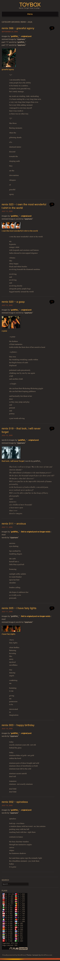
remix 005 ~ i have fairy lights (19, 608)
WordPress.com (46, 955)
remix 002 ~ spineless (15, 801)
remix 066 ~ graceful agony (18, 28)
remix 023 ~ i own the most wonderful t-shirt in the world (24, 205)
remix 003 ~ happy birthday (18, 725)
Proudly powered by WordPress (13, 955)
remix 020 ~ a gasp (13, 301)
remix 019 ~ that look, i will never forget (21, 430)
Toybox (30, 4)
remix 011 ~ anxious (14, 523)
